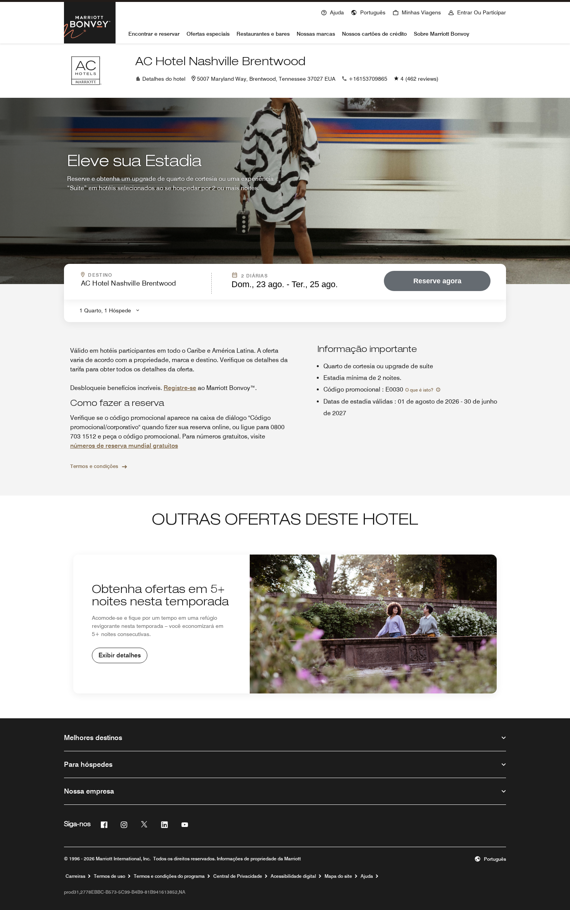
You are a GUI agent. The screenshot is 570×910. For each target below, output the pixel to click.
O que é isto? (419, 390)
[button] (368, 11)
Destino (137, 275)
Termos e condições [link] (94, 466)
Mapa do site (338, 876)
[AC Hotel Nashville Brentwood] (85, 70)
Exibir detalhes (119, 655)
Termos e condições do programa (169, 876)
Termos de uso (109, 876)
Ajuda (367, 876)
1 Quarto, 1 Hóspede (105, 310)
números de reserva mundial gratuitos (124, 445)
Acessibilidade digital (293, 876)
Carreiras (75, 876)
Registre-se (180, 388)
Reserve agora (437, 281)
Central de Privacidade (237, 876)
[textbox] (144, 286)
